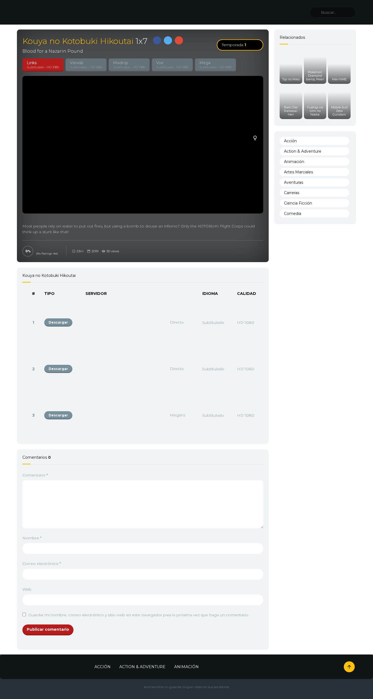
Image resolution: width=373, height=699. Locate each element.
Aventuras (293, 182)
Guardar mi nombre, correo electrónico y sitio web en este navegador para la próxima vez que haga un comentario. (138, 614)
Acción (290, 140)
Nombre (32, 537)
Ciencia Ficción (298, 203)
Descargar (58, 322)
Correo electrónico (41, 563)
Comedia (292, 213)
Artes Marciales (298, 172)
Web (26, 589)
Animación (294, 161)
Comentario (35, 475)
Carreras (291, 192)
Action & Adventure (302, 151)
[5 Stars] (37, 248)
